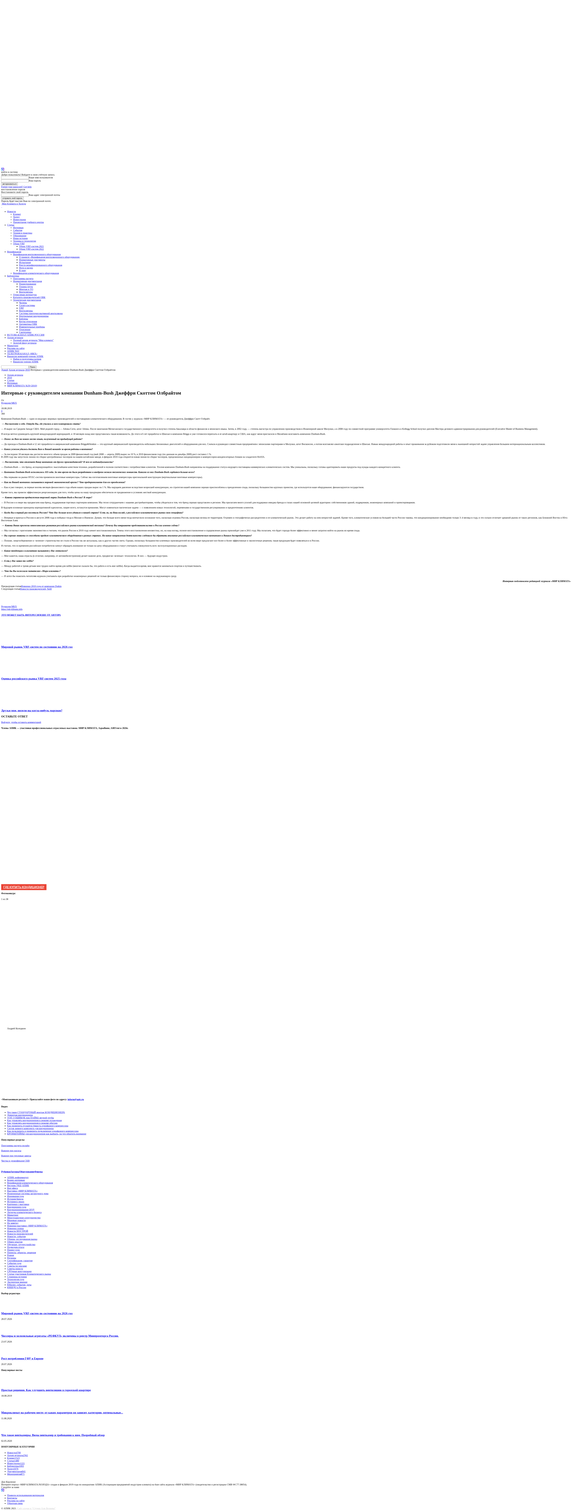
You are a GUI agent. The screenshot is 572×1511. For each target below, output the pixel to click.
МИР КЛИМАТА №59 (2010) (22, 385)
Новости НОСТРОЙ (17, 1231)
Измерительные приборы (32, 327)
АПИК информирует (18, 1177)
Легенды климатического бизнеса (24, 1212)
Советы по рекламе (17, 1266)
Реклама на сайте (16, 348)
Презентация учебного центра (28, 222)
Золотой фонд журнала (24, 343)
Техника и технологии (24, 241)
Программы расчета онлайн (15, 1145)
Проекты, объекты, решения (21, 1252)
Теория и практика (22, 233)
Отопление (24, 329)
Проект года (13, 1250)
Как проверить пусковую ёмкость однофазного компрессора (37, 1125)
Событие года (14, 1263)
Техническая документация (27, 300)
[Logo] (1, 206)
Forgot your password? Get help (16, 187)
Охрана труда (26, 286)
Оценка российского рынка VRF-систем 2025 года (33, 678)
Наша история (20, 238)
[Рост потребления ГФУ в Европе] (8, 1352)
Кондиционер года (16, 1207)
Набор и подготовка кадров (27, 359)
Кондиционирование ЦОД (20, 1209)
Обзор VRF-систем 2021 (31, 246)
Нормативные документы (32, 260)
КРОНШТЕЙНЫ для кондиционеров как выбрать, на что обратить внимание (46, 1134)
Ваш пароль (35, 180)
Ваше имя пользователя (41, 177)
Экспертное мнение (17, 1282)
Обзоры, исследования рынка (22, 1239)
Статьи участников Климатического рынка (29, 1274)
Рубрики (5, 1171)
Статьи (10, 225)
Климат (17, 214)
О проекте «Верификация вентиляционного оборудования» (49, 257)
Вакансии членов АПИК (25, 361)
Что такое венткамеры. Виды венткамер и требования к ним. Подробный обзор (53, 1435)
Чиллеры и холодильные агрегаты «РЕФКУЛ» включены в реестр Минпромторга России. (60, 1335)
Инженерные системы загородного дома (27, 1193)
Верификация (14, 251)
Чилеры (23, 302)
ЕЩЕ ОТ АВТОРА (50, 615)
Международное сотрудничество (24, 1217)
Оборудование (26, 1171)
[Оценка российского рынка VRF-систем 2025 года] (17, 673)
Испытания (25, 262)
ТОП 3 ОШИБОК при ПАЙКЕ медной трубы (30, 1117)
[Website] (2, 169)
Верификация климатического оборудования (36, 273)
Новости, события (16, 1236)
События (17, 230)
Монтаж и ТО (26, 289)
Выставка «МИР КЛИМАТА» (22, 1191)
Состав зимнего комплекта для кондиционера (30, 1128)
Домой (4, 370)
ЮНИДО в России (16, 1287)
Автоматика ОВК (28, 324)
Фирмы (38, 1171)
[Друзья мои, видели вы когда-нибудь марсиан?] (17, 704)
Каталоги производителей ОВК (29, 297)
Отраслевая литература (25, 294)
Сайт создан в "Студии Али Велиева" (36, 1508)
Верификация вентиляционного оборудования (37, 254)
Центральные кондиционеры (34, 316)
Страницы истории (17, 1276)
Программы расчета (23, 278)
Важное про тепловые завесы (16, 1155)
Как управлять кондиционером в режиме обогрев (32, 1123)
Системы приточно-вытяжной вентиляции (41, 313)
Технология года (15, 1279)
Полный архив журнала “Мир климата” (33, 340)
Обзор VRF (19, 243)
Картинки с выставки (18, 1204)
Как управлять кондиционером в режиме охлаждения (34, 1120)
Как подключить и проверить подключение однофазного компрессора (43, 1131)
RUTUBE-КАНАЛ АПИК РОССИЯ (25, 335)
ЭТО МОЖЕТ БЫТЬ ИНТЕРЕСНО (20, 615)
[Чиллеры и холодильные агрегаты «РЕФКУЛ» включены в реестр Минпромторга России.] (8, 1330)
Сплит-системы (27, 305)
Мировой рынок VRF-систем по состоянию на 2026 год (37, 646)
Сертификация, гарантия (19, 1260)
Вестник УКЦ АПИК (18, 1185)
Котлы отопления (28, 321)
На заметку (12, 1223)
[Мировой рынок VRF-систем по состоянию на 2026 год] (17, 641)
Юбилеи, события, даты (19, 1284)
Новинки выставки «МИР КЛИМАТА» (27, 1225)
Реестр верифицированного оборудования (40, 265)
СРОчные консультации (19, 1271)
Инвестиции (19, 219)
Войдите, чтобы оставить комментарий (21, 722)
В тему (22, 270)
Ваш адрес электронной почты (44, 195)
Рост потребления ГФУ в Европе (22, 1358)
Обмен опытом (14, 1242)
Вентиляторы (26, 292)
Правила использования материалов (25, 1495)
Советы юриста (15, 1268)
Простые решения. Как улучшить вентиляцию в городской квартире (46, 1390)
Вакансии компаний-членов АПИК (25, 356)
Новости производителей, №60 (36, 589)
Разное (10, 1255)
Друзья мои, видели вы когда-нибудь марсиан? (31, 710)
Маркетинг (12, 345)
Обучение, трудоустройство (21, 1244)
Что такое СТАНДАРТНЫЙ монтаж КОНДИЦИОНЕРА (36, 1112)
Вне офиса (12, 1188)
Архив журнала (15, 337)
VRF (21, 308)
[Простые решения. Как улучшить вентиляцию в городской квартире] (8, 1384)
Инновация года (15, 1196)
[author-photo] (8, 604)
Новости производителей (20, 1234)
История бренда (15, 1199)
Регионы (11, 1258)
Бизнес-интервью (16, 1180)
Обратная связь (15, 1503)
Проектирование (27, 284)
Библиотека (13, 276)
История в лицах (15, 1201)
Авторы (14, 1171)
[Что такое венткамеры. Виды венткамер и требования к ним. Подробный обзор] (8, 1429)
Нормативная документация (27, 281)
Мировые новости (16, 1220)
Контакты (12, 1498)
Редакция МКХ (9, 403)
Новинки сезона (15, 1228)
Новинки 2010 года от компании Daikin (41, 586)
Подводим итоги (15, 1247)
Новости (11, 211)
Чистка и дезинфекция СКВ (15, 1161)
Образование (19, 235)
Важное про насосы (11, 1150)
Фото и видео (26, 268)
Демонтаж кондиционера (20, 1115)
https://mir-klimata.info (11, 609)
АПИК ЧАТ (13, 351)
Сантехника (25, 332)
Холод (16, 217)
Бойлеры (23, 319)
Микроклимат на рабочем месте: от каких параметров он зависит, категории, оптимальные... (62, 1412)
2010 (27, 370)
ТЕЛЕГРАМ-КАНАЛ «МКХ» (22, 353)
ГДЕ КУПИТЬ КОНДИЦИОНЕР (23, 887)
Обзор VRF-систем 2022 (31, 249)
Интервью (18, 227)
